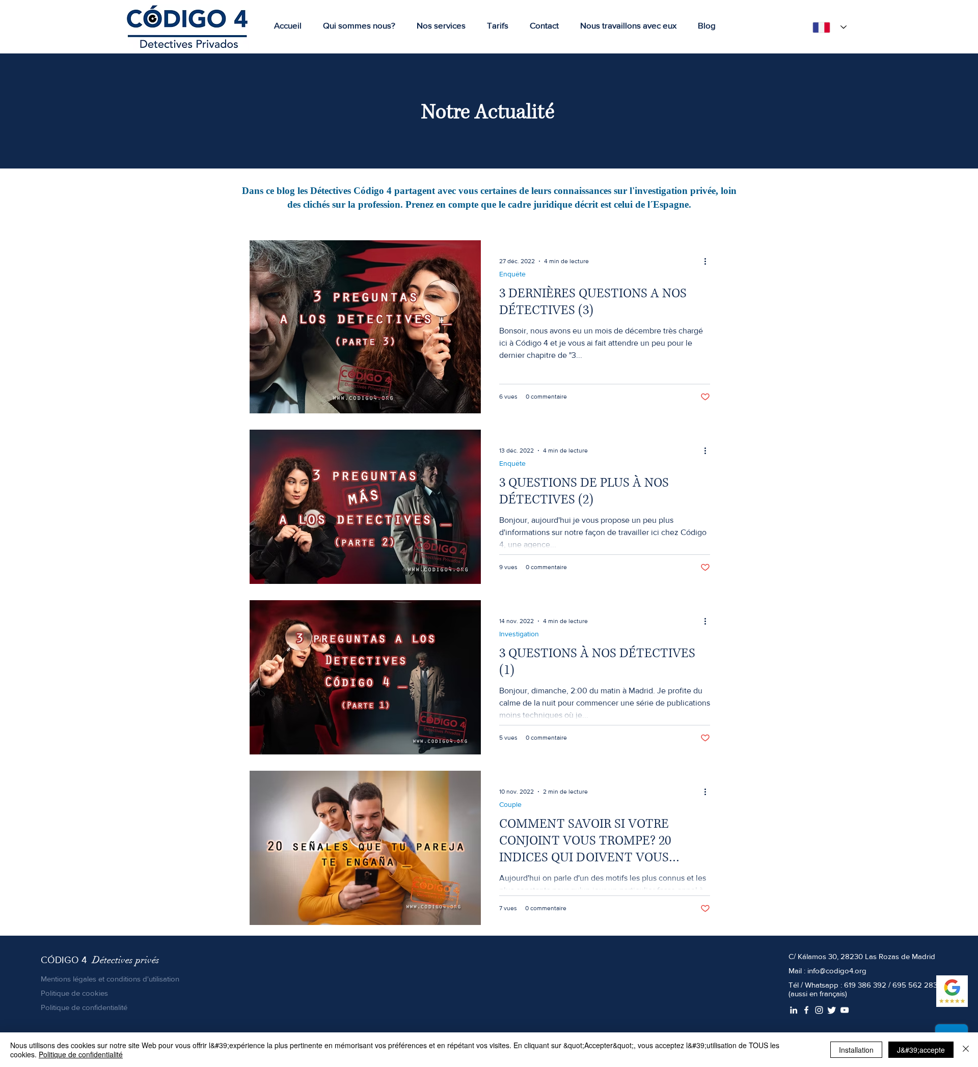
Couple (510, 804)
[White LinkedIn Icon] (794, 1010)
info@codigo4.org (836, 970)
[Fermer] (966, 1050)
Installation (856, 1050)
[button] (435, 25)
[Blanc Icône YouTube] (844, 1010)
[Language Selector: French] (826, 27)
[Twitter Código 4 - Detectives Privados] (832, 1010)
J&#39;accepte (921, 1050)
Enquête (512, 274)
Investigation (519, 634)
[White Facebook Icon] (806, 1010)
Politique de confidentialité (81, 1054)
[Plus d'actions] (708, 261)
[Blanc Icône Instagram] (819, 1010)
